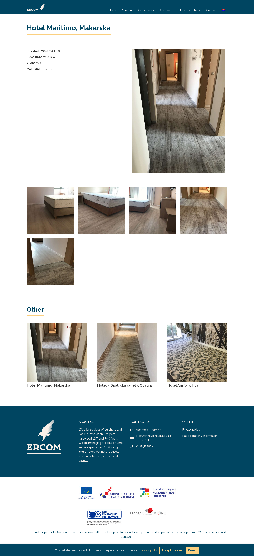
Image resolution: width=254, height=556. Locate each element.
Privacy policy (191, 429)
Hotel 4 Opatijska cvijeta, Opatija (124, 385)
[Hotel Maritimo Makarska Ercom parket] (50, 210)
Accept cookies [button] (172, 550)
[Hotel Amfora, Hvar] (197, 352)
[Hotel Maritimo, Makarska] (57, 352)
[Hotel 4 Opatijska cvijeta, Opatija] (127, 352)
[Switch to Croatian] (223, 10)
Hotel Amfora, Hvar (183, 385)
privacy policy (149, 550)
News (197, 10)
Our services (146, 10)
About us (127, 10)
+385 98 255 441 (146, 446)
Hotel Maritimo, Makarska (48, 385)
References (166, 10)
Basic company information (200, 435)
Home (113, 10)
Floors (182, 10)
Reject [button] (192, 550)
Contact (211, 10)
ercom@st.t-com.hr (148, 430)
